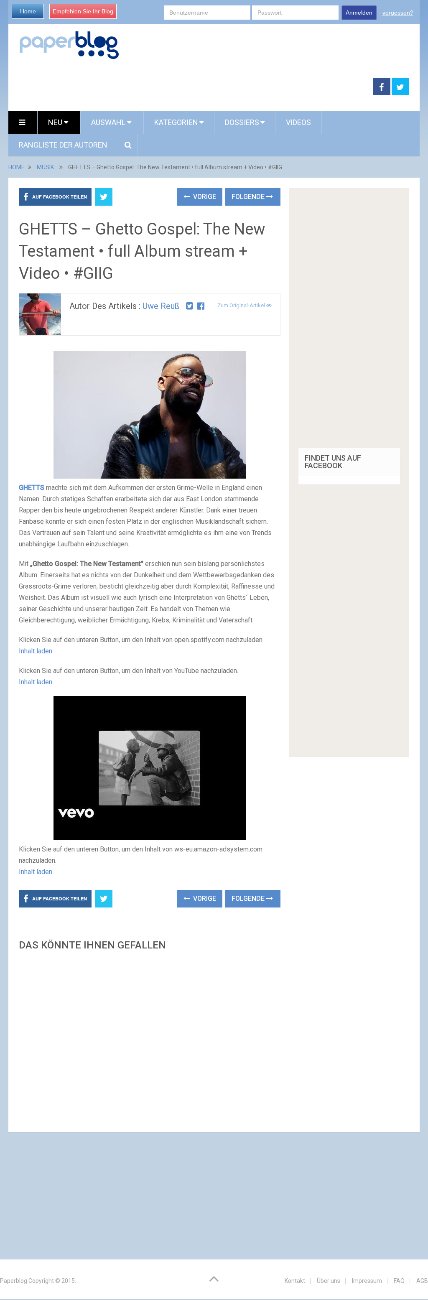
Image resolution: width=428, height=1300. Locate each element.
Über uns (328, 1280)
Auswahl (109, 122)
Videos (298, 122)
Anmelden (359, 12)
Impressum (367, 1280)
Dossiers (242, 122)
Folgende (249, 197)
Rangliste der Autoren (63, 144)
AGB (422, 1280)
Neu (56, 122)
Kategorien (176, 122)
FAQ (399, 1280)
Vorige (203, 197)
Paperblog (13, 1280)
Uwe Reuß (161, 306)
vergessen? (397, 12)
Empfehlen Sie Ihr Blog (83, 11)
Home (28, 11)
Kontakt (295, 1280)
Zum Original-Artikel (241, 305)
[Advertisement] (149, 1039)
